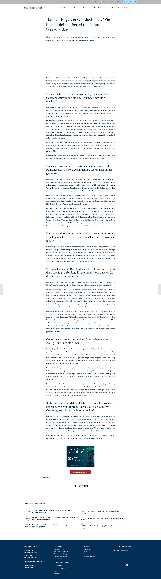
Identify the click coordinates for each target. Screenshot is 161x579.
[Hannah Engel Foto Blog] (80, 53)
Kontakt (112, 1)
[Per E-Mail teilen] (106, 494)
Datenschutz (87, 549)
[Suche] (135, 8)
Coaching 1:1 (58, 546)
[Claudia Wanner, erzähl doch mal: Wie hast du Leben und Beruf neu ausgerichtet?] (1, 289)
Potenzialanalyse (59, 549)
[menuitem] (98, 1)
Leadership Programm (60, 556)
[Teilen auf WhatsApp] (72, 494)
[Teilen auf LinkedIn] (89, 494)
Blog (55, 571)
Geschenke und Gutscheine (62, 562)
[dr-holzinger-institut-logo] (33, 8)
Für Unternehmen (59, 559)
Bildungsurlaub (67, 261)
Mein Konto (118, 1)
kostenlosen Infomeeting (72, 135)
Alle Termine (105, 1)
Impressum (87, 546)
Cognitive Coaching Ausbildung (103, 132)
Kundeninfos (87, 554)
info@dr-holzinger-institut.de (33, 561)
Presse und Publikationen (61, 569)
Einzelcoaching (54, 155)
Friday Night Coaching (95, 129)
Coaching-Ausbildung (60, 554)
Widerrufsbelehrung (90, 556)
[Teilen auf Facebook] (54, 494)
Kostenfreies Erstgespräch (130, 1)
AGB (85, 551)
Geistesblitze (98, 1)
